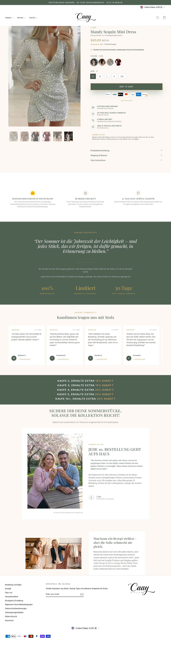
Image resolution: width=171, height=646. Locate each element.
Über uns (8, 593)
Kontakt (8, 589)
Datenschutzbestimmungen (16, 608)
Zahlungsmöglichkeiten (14, 612)
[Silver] (110, 62)
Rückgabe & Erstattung (14, 601)
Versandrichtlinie (11, 597)
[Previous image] (12, 79)
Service (32, 17)
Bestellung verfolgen (13, 585)
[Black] (102, 62)
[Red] (118, 62)
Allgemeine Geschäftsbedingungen (19, 604)
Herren (20, 17)
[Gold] (94, 62)
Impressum (9, 620)
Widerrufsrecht (11, 616)
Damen (8, 17)
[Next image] (75, 79)
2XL (122, 76)
